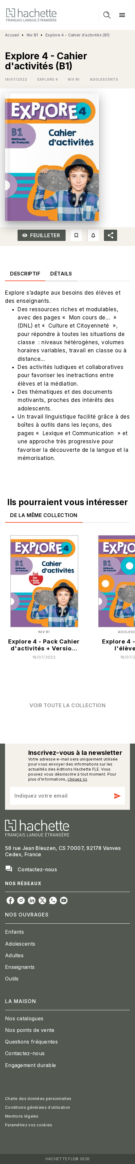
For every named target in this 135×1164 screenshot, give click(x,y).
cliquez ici (77, 779)
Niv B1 (32, 35)
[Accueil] (31, 15)
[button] (47, 79)
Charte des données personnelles (38, 1098)
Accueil (12, 35)
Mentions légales (22, 1116)
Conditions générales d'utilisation (37, 1107)
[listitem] (10, 900)
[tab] (25, 273)
